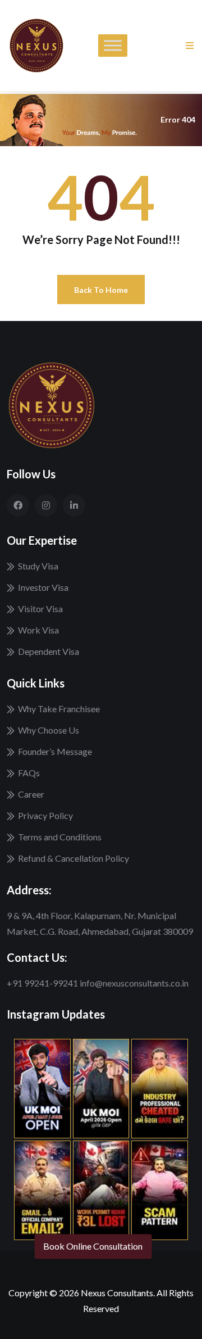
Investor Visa (43, 587)
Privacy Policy (45, 815)
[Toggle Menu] (113, 45)
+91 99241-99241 (43, 983)
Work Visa (38, 630)
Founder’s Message (55, 751)
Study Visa (38, 565)
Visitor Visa (40, 608)
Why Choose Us (48, 730)
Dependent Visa (48, 651)
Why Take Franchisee (59, 708)
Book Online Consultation (93, 1246)
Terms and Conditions (60, 836)
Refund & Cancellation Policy (73, 858)
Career (31, 794)
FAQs (29, 772)
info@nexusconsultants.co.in (134, 983)
